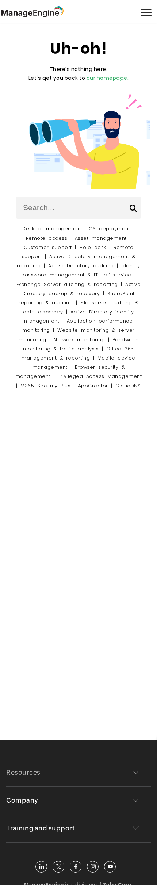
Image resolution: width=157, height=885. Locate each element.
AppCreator (93, 386)
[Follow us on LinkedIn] (41, 867)
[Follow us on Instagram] (93, 867)
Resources (23, 772)
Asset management (101, 238)
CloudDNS (128, 386)
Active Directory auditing (81, 266)
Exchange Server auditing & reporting (68, 284)
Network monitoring (79, 339)
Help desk (92, 247)
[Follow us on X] (58, 867)
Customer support (48, 247)
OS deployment (109, 229)
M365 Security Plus (45, 386)
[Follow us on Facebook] (75, 867)
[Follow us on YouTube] (110, 867)
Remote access (47, 238)
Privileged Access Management (100, 376)
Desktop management (51, 229)
